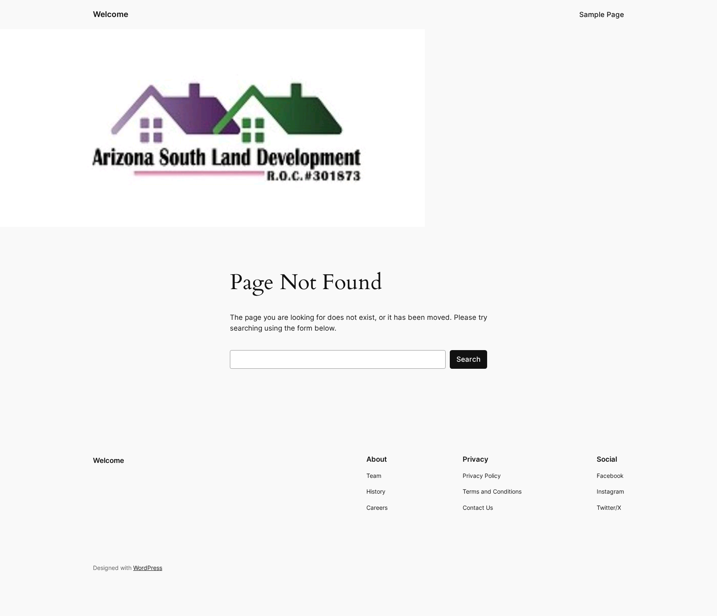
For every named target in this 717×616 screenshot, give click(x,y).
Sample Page (601, 14)
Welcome (110, 14)
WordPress (147, 567)
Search (468, 359)
